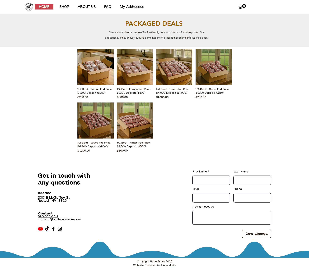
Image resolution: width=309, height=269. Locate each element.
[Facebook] (53, 229)
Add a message (203, 206)
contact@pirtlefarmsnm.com (59, 219)
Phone (238, 189)
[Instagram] (59, 229)
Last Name (241, 171)
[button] (64, 6)
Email (195, 189)
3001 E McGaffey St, (54, 197)
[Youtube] (40, 229)
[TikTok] (47, 229)
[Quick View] (95, 67)
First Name (199, 171)
